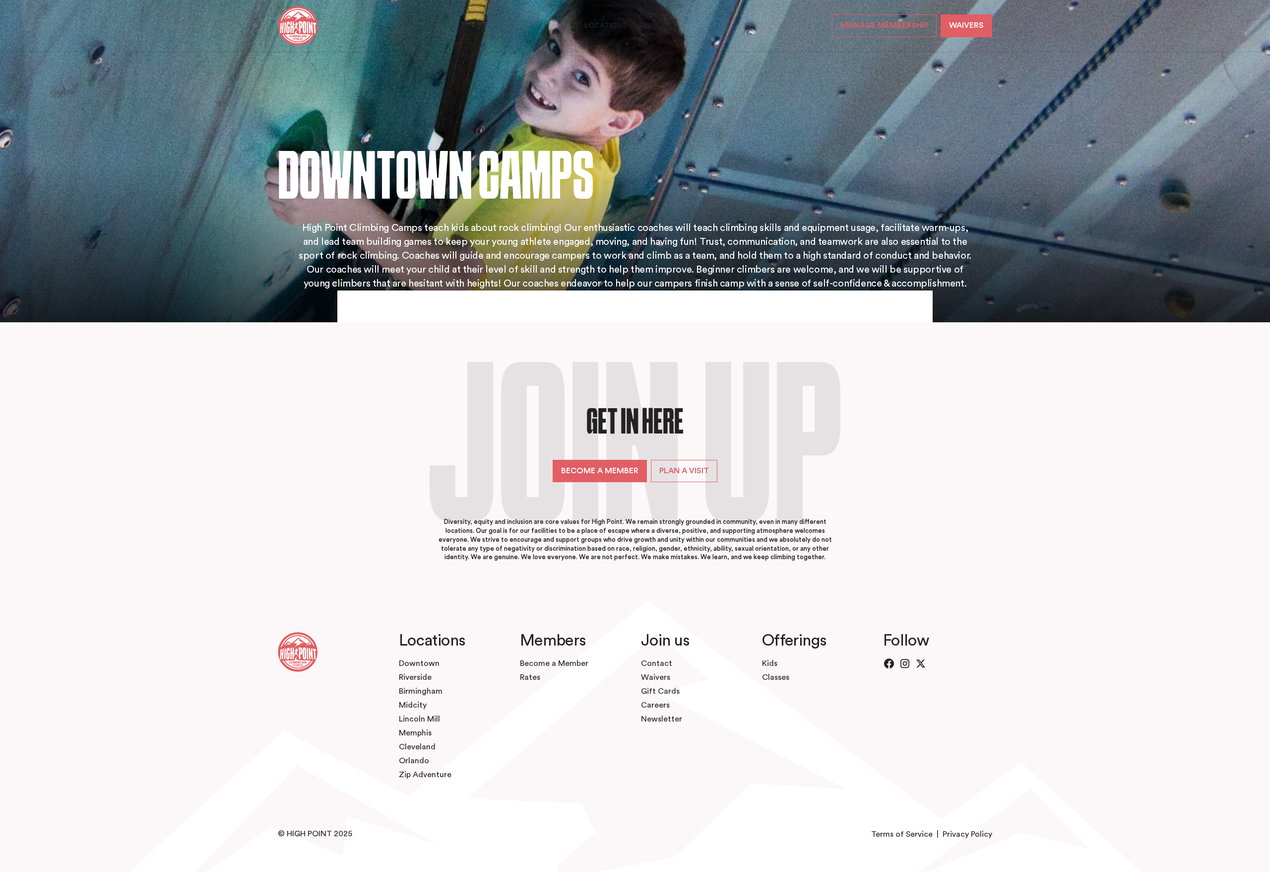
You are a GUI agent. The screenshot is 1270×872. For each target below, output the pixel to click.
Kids (769, 663)
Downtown (419, 663)
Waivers (655, 677)
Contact (656, 663)
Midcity (413, 705)
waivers (966, 25)
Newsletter (661, 719)
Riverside (415, 677)
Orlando (414, 761)
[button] (605, 26)
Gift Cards (660, 691)
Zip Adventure (425, 775)
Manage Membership (884, 25)
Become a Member (554, 663)
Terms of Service (902, 834)
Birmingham (421, 691)
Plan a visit (684, 471)
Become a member (599, 471)
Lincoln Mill (419, 719)
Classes (775, 677)
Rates (530, 677)
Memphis (415, 733)
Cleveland (417, 747)
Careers (655, 705)
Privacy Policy (967, 834)
